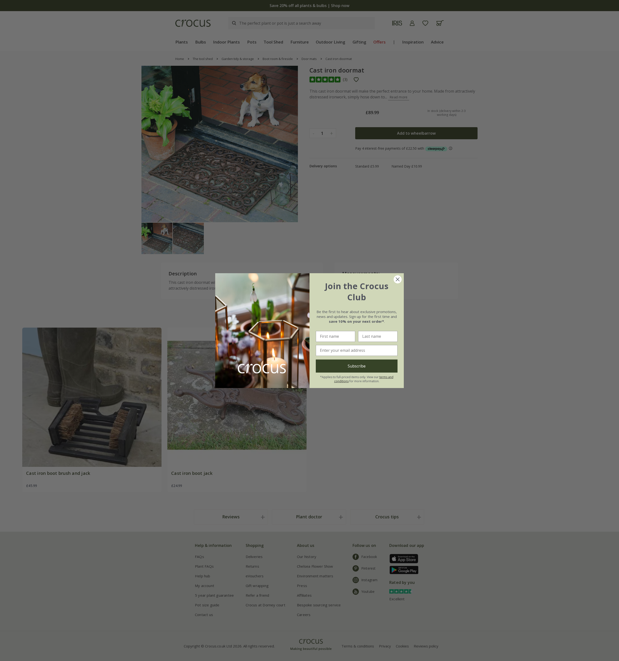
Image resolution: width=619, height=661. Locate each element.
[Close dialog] (397, 279)
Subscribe (357, 366)
